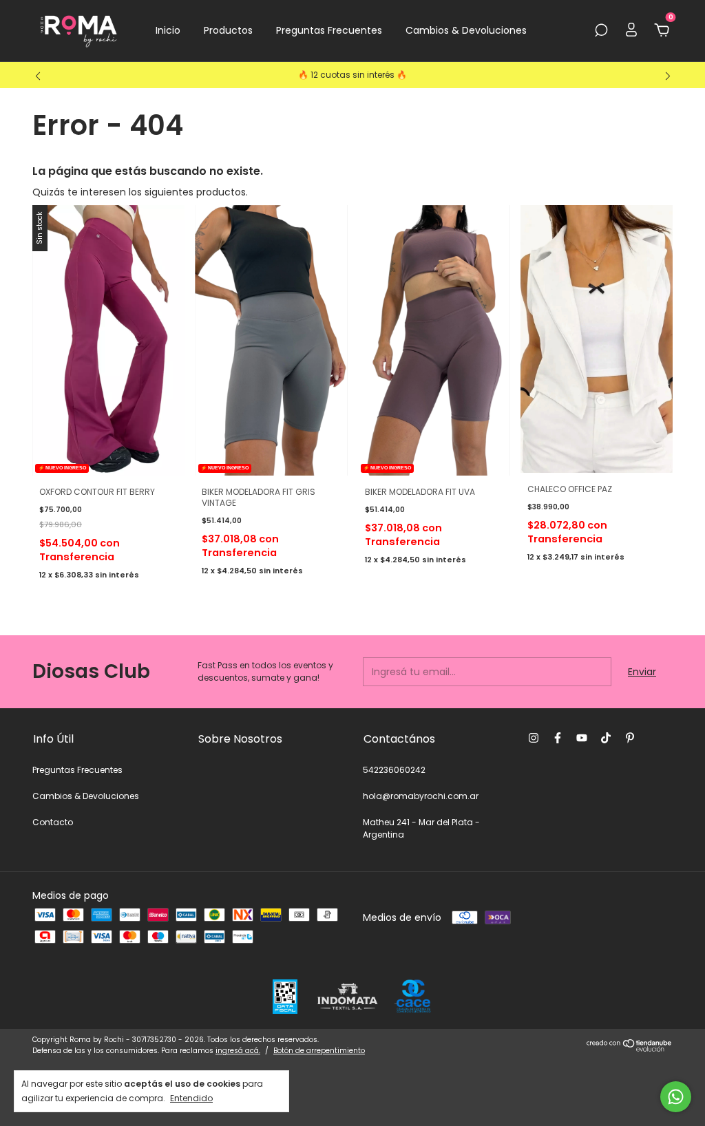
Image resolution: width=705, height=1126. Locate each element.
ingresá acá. (237, 1050)
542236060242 (394, 770)
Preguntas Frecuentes (329, 30)
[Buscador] (601, 31)
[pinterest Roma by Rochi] (629, 738)
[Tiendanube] (630, 1048)
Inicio (168, 30)
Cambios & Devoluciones (466, 30)
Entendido (191, 1097)
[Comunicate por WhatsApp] (675, 1096)
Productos (228, 30)
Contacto (52, 822)
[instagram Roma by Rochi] (533, 738)
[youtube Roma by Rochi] (581, 738)
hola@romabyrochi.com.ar (420, 796)
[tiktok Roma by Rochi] (605, 738)
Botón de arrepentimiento (319, 1050)
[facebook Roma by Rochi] (557, 738)
